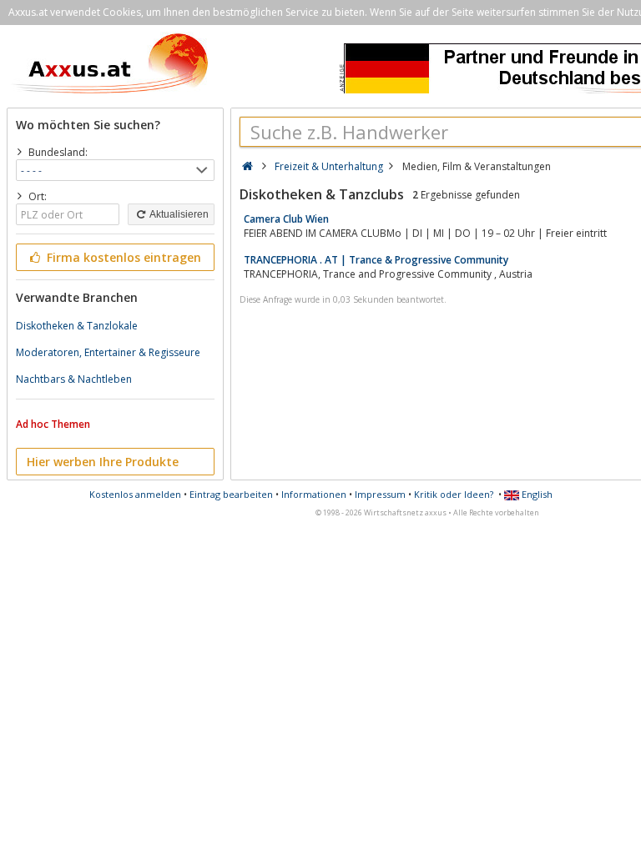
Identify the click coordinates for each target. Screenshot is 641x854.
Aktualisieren (178, 214)
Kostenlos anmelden (135, 494)
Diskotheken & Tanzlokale (77, 326)
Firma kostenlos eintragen (122, 257)
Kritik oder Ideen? (453, 494)
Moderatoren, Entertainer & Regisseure (108, 352)
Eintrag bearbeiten (231, 494)
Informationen (313, 494)
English (536, 494)
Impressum (380, 494)
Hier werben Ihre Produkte (103, 462)
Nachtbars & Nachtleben (74, 379)
